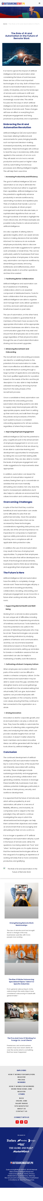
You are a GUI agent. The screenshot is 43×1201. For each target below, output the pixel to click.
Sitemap (32, 1176)
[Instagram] (21, 1122)
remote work (30, 155)
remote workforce (27, 830)
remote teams (22, 158)
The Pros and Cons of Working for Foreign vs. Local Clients (21, 1039)
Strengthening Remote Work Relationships (21, 924)
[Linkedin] (26, 1122)
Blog (5, 24)
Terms (26, 1174)
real (5, 306)
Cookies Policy (22, 1176)
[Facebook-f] (17, 1122)
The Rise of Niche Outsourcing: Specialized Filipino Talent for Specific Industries (21, 981)
